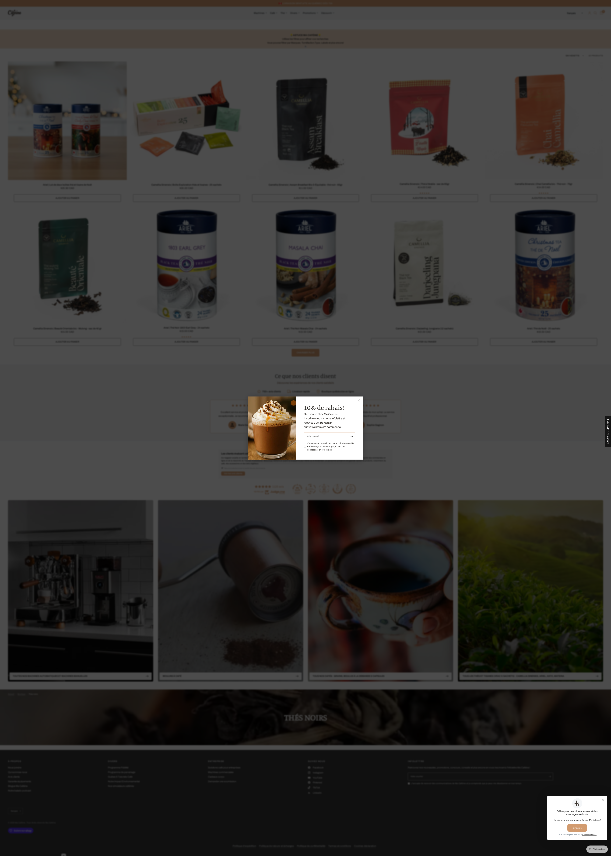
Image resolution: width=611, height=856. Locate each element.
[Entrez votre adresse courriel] (351, 436)
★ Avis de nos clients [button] (607, 431)
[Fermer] (358, 400)
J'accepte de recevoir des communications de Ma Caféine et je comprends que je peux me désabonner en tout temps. (330, 446)
